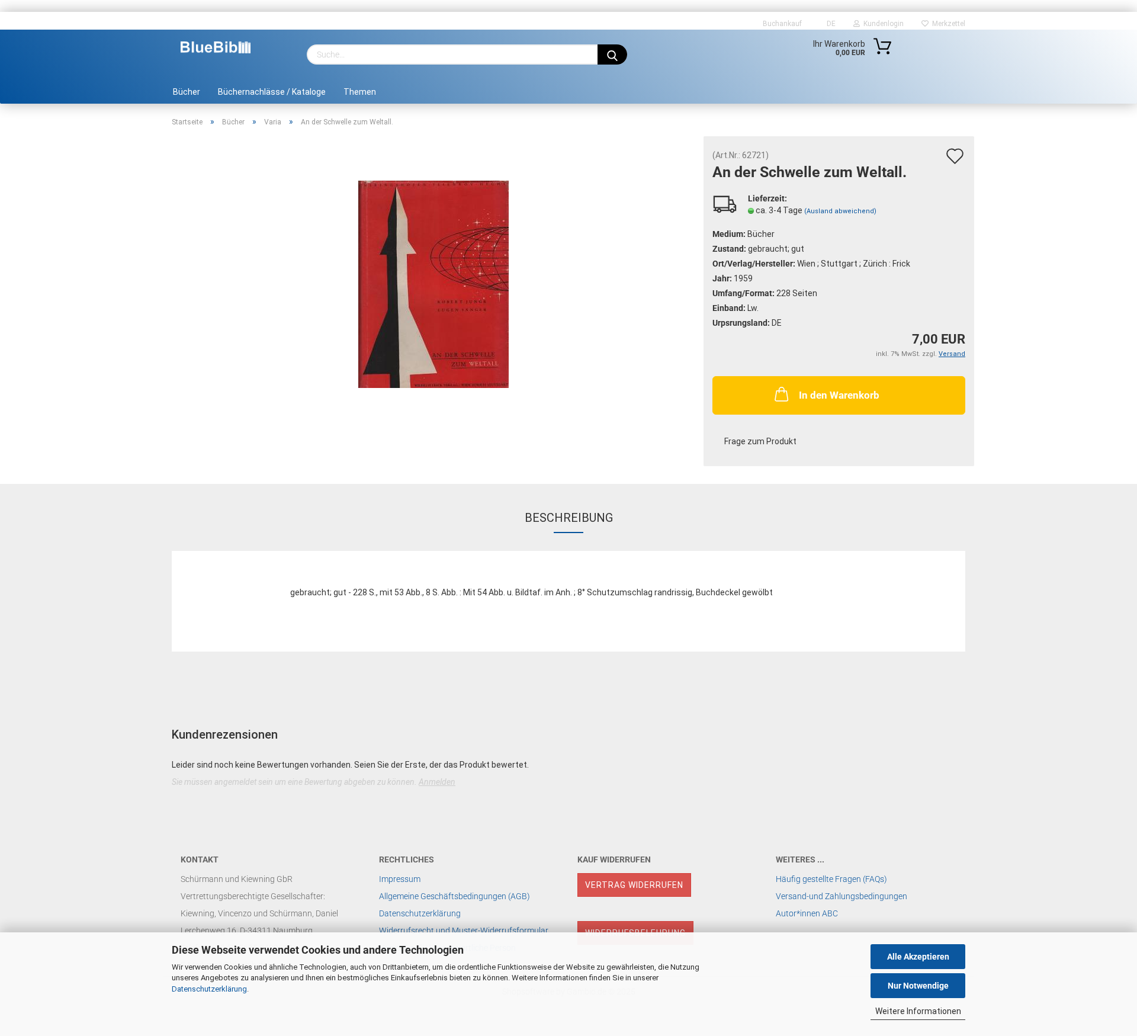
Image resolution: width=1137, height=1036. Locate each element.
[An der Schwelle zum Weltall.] (433, 283)
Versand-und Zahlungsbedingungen (841, 896)
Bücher (186, 92)
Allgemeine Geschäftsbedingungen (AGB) (454, 896)
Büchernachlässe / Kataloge (272, 92)
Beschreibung (569, 518)
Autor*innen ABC (807, 913)
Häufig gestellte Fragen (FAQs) (831, 879)
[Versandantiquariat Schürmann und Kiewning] (215, 47)
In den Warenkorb (839, 395)
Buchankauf (781, 24)
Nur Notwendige (918, 985)
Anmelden (437, 782)
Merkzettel (947, 24)
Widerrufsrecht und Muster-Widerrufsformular (463, 930)
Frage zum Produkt (760, 441)
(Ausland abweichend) (840, 211)
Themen (359, 92)
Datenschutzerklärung (209, 988)
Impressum (399, 879)
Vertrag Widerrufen (634, 885)
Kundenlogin (882, 24)
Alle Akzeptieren (918, 956)
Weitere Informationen (918, 1011)
